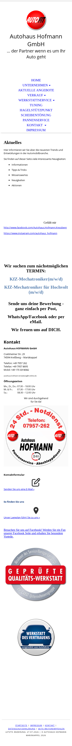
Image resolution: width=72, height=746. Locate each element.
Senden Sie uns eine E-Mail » (19, 489)
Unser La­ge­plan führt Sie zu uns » (22, 517)
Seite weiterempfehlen (51, 728)
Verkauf (35, 95)
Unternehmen (35, 85)
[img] (36, 19)
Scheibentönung (36, 115)
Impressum (36, 130)
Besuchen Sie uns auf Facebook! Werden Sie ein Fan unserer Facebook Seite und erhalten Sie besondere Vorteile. (35, 533)
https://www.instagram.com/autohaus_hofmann (30, 233)
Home (36, 80)
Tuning (36, 105)
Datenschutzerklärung (21, 728)
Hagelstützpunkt (36, 110)
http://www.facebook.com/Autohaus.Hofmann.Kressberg (35, 227)
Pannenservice (36, 120)
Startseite (21, 725)
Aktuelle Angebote (36, 90)
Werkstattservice (35, 100)
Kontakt (35, 125)
